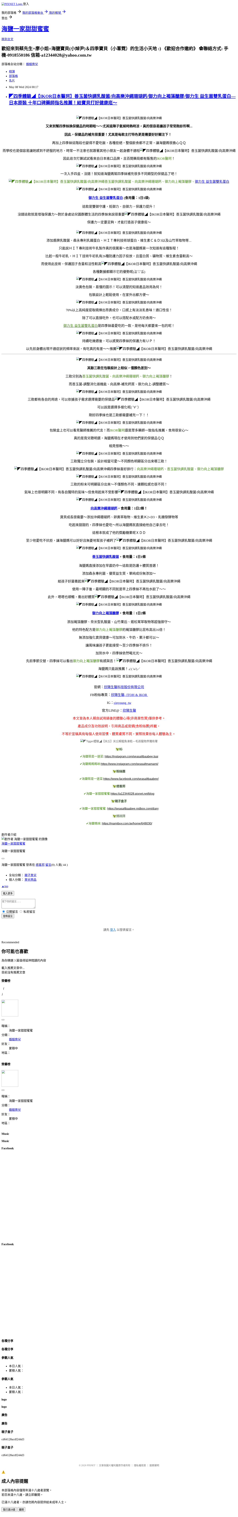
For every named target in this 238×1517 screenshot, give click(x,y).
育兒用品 (30, 879)
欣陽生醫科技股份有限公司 (124, 687)
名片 (12, 80)
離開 (21, 1509)
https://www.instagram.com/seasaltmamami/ (129, 763)
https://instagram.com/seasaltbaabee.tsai (131, 756)
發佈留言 (8, 916)
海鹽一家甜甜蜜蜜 (25, 29)
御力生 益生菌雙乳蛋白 (212, 182)
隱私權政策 (140, 1465)
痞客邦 (40, 864)
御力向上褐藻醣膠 (105, 613)
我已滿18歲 (9, 1509)
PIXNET (91, 1465)
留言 (48, 864)
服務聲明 (154, 1465)
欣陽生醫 (129, 710)
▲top (4, 886)
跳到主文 (7, 39)
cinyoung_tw (122, 703)
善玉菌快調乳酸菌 (105, 557)
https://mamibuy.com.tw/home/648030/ (127, 823)
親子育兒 (30, 875)
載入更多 (8, 893)
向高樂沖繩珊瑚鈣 (104, 508)
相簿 (12, 71)
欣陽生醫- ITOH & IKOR (129, 695)
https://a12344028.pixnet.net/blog (132, 793)
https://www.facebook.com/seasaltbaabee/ (131, 778)
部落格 (13, 76)
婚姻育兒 (32, 64)
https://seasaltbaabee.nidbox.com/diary (133, 808)
